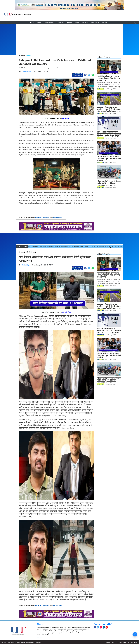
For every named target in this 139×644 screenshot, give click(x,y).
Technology (95, 22)
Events (104, 22)
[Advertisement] (69, 37)
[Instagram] (101, 627)
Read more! (40, 637)
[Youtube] (107, 627)
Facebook (38, 217)
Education (60, 22)
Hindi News (30, 252)
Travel (39, 22)
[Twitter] (98, 627)
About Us (41, 624)
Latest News (103, 57)
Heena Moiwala (26, 71)
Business (85, 22)
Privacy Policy (122, 642)
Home (21, 55)
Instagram (46, 217)
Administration (49, 22)
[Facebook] (95, 627)
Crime (77, 22)
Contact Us (114, 642)
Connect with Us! (103, 624)
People (28, 55)
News (32, 22)
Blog (135, 642)
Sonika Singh (26, 265)
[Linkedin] (104, 627)
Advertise (130, 642)
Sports (69, 22)
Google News (57, 217)
